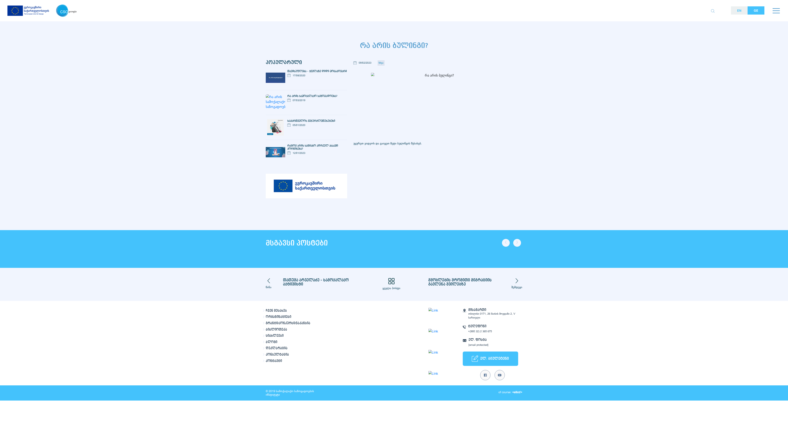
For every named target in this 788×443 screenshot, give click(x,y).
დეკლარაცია (276, 348)
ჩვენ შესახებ (276, 310)
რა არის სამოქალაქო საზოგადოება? (312, 96)
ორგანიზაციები (278, 316)
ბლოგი (271, 342)
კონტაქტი (274, 361)
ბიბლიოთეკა (276, 329)
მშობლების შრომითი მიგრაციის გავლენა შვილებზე (460, 282)
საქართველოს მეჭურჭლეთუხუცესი (311, 121)
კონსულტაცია (277, 354)
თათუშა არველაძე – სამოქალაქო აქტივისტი (316, 282)
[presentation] (506, 243)
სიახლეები (275, 335)
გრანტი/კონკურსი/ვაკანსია (288, 323)
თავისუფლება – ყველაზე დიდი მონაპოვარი (317, 71)
